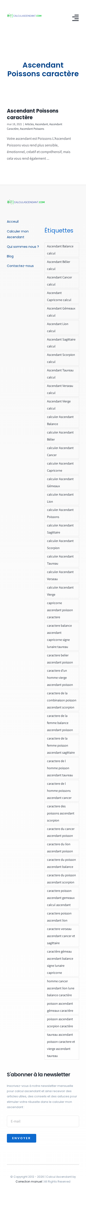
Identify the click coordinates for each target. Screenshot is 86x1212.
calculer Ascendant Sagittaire (60, 528)
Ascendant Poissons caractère (32, 114)
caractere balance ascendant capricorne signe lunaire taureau (59, 636)
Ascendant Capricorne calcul (59, 296)
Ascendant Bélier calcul (58, 265)
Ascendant (41, 124)
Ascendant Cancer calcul (59, 280)
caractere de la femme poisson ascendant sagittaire (61, 745)
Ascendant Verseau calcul (60, 389)
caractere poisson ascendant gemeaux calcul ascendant (61, 897)
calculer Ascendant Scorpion (60, 544)
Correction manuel (29, 1181)
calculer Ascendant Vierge (60, 591)
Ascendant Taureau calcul (60, 373)
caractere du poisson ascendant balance (61, 863)
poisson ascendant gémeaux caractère (60, 1007)
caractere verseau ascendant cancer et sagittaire (61, 936)
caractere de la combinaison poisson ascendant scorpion (61, 700)
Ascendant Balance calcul (60, 249)
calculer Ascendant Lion (60, 498)
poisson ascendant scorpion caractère (60, 1022)
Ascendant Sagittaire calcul (61, 343)
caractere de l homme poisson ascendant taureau (60, 768)
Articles (29, 124)
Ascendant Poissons (32, 129)
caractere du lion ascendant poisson (60, 847)
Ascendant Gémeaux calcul (61, 311)
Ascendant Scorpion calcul (61, 358)
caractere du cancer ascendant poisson (61, 832)
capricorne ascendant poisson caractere (60, 610)
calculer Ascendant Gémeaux (60, 482)
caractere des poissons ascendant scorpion (60, 813)
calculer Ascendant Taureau (60, 559)
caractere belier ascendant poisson (60, 658)
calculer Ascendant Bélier (60, 435)
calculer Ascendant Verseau (60, 575)
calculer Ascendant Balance (60, 420)
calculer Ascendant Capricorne (60, 467)
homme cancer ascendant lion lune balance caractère (60, 988)
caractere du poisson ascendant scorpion (61, 878)
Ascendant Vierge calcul (59, 404)
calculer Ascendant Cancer (60, 451)
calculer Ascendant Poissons (60, 513)
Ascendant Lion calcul (57, 327)
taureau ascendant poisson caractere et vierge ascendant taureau (61, 1045)
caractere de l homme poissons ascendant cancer (59, 790)
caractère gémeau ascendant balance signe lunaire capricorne (60, 962)
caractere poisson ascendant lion (59, 916)
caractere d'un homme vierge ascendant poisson (60, 677)
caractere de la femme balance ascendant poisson (60, 722)
